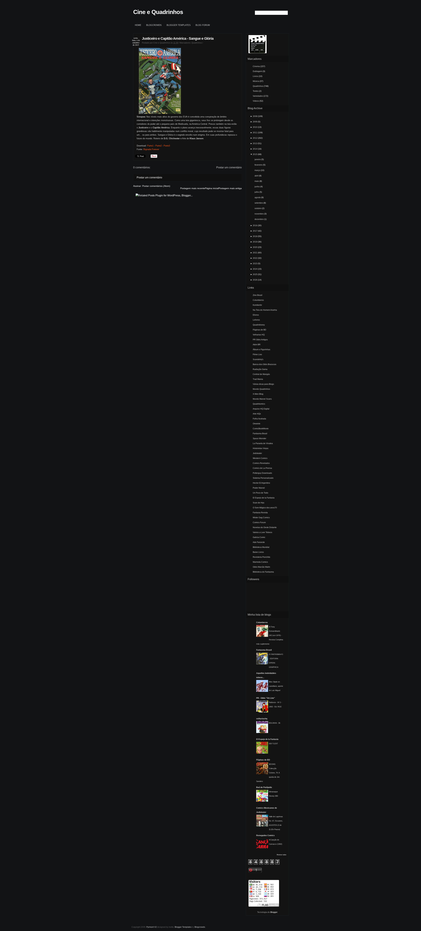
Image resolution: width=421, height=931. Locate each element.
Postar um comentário (229, 167)
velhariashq (261, 719)
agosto (258, 197)
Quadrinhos (196, 43)
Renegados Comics (265, 835)
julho (257, 192)
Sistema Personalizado (263, 478)
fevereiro (258, 165)
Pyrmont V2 (151, 927)
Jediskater (257, 453)
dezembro (259, 219)
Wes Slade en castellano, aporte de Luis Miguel (276, 686)
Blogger (273, 912)
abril (257, 176)
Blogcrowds (154, 25)
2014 (255, 149)
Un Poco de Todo (260, 493)
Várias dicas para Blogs (263, 384)
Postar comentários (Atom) (156, 186)
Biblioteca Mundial (261, 547)
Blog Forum (203, 25)
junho (257, 186)
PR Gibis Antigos (260, 340)
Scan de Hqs (258, 503)
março (257, 170)
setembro (259, 203)
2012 (255, 138)
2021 (255, 253)
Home (138, 25)
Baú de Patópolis (264, 787)
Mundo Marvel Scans (262, 399)
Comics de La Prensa (262, 468)
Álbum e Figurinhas (261, 349)
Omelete (256, 424)
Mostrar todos (281, 855)
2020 (255, 247)
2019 (255, 242)
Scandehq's (258, 359)
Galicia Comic (259, 537)
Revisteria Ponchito (261, 557)
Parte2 (158, 145)
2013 (255, 143)
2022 (255, 258)
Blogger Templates (179, 25)
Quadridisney (259, 325)
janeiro (258, 159)
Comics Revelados (261, 463)
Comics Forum (259, 522)
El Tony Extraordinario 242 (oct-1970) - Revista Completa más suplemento (269, 635)
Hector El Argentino (261, 483)
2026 (255, 280)
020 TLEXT (273, 744)
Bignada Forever (151, 149)
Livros (255, 76)
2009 (255, 122)
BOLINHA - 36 (274, 723)
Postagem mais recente (192, 188)
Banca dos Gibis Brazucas (264, 364)
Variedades (258, 96)
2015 (255, 154)
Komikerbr (257, 305)
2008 (255, 116)
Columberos (258, 300)
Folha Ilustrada (259, 419)
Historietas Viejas (260, 448)
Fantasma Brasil (260, 433)
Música (256, 81)
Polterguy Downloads (262, 473)
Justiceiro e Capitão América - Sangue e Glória (177, 38)
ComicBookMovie (261, 428)
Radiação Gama (260, 369)
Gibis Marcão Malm (261, 567)
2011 (255, 132)
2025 (255, 274)
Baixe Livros (258, 552)
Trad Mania (258, 379)
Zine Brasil (257, 295)
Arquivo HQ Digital (261, 409)
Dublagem (257, 71)
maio (257, 181)
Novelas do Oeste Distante (265, 527)
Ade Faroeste (259, 542)
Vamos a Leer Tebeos (262, 532)
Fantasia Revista (260, 512)
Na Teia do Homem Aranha (265, 310)
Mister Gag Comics (261, 517)
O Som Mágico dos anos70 (265, 508)
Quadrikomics (259, 404)
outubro (258, 208)
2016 (255, 225)
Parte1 (150, 145)
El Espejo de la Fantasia (263, 498)
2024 (255, 269)
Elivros (256, 315)
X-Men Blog (258, 394)
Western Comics (260, 458)
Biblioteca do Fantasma (263, 572)
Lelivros (256, 320)
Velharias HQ (259, 335)
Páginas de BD (259, 330)
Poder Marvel (259, 488)
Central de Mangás (261, 374)
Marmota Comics (260, 562)
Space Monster (259, 438)
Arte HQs (257, 414)
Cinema (256, 66)
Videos (256, 101)
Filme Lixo (257, 354)
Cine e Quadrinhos (158, 12)
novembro (259, 214)
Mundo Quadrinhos (261, 389)
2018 (255, 236)
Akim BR (256, 344)
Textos (256, 91)
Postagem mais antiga (230, 188)
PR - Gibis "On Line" (265, 698)
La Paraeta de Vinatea (263, 443)
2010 (255, 127)
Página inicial (212, 188)
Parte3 (167, 145)
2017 (255, 231)
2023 (255, 263)
